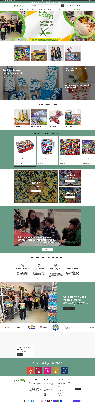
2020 (45, 390)
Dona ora (77, 9)
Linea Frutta (18, 126)
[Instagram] (26, 401)
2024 (45, 395)
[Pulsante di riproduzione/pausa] (16, 211)
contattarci (53, 2)
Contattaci (91, 0)
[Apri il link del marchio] (13, 327)
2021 (45, 391)
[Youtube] (28, 401)
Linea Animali (69, 126)
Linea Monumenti (36, 126)
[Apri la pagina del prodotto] (22, 53)
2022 (45, 393)
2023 (45, 394)
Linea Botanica (52, 126)
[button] (47, 5)
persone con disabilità (78, 303)
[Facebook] (24, 401)
